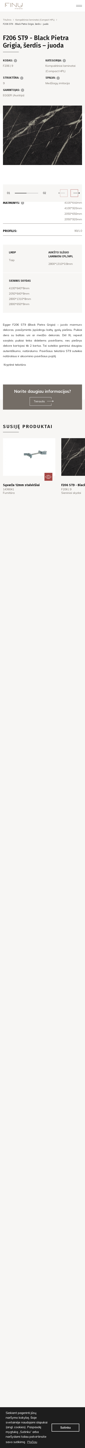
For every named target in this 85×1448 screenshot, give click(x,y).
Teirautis (39, 401)
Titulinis (7, 19)
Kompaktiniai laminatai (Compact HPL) (35, 19)
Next (74, 193)
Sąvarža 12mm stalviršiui (21, 485)
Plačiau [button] (32, 1442)
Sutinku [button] (65, 1427)
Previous (64, 193)
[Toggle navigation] (79, 6)
